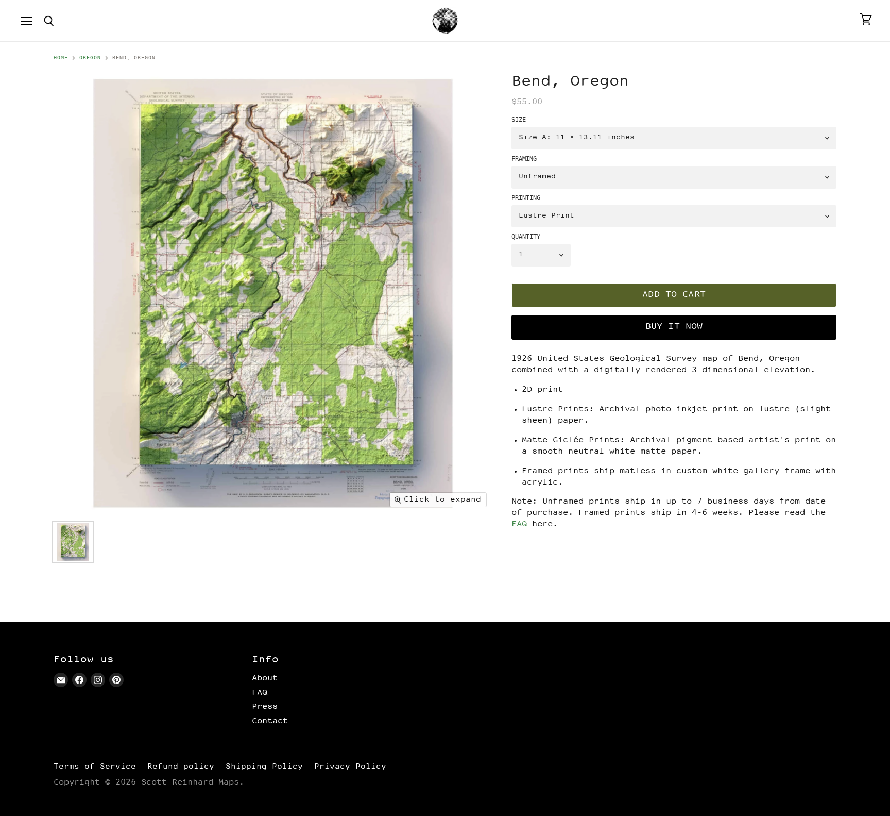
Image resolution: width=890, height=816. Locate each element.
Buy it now (674, 327)
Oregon (90, 57)
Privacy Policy (350, 766)
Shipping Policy (264, 766)
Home (61, 57)
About (265, 678)
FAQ (519, 524)
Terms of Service (95, 766)
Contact (270, 721)
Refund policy (180, 766)
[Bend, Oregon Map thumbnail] (73, 542)
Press (265, 706)
